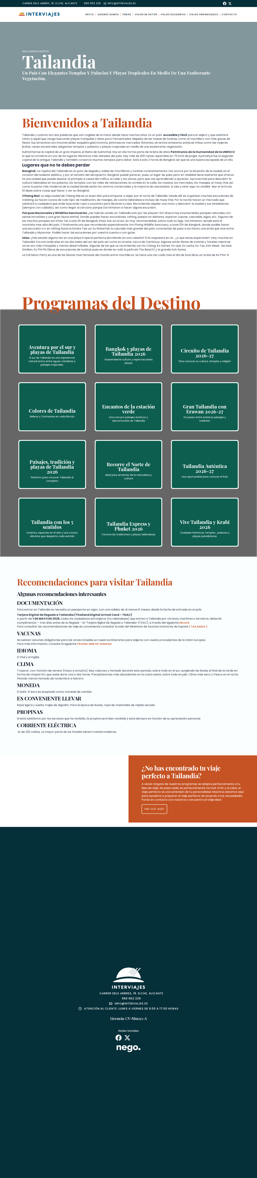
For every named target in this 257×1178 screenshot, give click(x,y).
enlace (184, 623)
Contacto (229, 14)
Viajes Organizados (203, 14)
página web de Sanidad (94, 644)
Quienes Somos (108, 14)
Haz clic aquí (154, 809)
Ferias (127, 14)
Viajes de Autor (146, 14)
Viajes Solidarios (173, 14)
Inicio (89, 14)
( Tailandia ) (198, 626)
